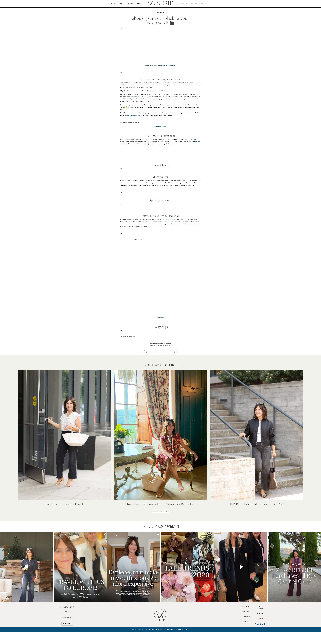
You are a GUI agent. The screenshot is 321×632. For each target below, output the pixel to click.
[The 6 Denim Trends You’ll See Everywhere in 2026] (256, 435)
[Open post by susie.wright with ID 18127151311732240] (133, 567)
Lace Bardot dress (160, 127)
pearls (175, 224)
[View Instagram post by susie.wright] (51, 534)
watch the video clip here (144, 222)
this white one (169, 183)
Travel (139, 4)
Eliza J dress (160, 318)
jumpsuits (151, 144)
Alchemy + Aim (163, 630)
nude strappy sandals (131, 97)
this (140, 183)
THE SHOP (204, 4)
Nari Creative (183, 630)
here (179, 181)
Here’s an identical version (160, 222)
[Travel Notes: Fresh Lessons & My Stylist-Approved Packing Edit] (160, 435)
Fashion (114, 4)
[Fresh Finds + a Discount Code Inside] (64, 435)
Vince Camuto (155, 91)
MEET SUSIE (183, 4)
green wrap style (157, 183)
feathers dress (152, 66)
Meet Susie (260, 608)
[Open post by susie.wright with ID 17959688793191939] (294, 567)
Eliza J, (148, 91)
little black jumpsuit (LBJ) (168, 66)
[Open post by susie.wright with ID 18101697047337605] (240, 567)
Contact (260, 614)
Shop (260, 619)
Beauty (130, 4)
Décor (122, 4)
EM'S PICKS (194, 4)
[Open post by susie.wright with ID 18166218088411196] (26, 567)
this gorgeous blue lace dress (136, 144)
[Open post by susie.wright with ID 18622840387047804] (187, 567)
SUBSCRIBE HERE (135, 115)
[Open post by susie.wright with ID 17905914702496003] (80, 567)
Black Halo (165, 91)
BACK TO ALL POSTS (160, 511)
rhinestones (188, 224)
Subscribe (67, 624)
